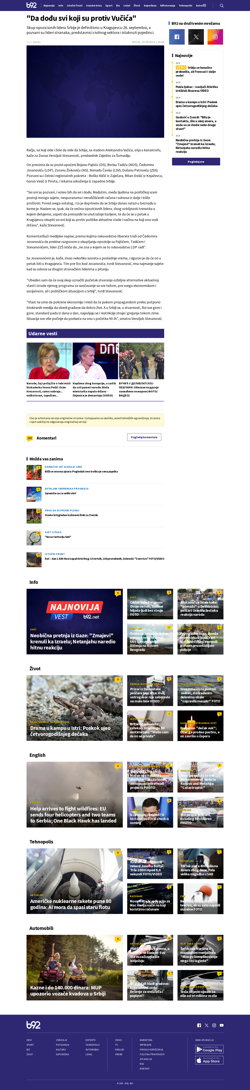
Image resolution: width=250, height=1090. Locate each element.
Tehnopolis (93, 1044)
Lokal (89, 1054)
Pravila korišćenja (151, 1049)
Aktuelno (37, 895)
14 (38, 554)
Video (118, 1040)
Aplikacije (146, 1059)
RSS (142, 1063)
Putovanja (62, 1044)
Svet (33, 629)
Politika (186, 597)
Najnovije (49, 5)
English (35, 802)
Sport (30, 1044)
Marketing (146, 1040)
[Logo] (32, 5)
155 (30, 438)
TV (116, 1044)
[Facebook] (177, 37)
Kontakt (145, 1068)
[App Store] (209, 1060)
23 (38, 511)
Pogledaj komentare (144, 437)
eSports (91, 1040)
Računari (136, 896)
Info (29, 1040)
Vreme (119, 1054)
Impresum (145, 1044)
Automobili (92, 1049)
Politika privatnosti (152, 1054)
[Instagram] (215, 37)
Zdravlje (61, 1040)
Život (30, 1054)
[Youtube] (221, 1025)
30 (38, 532)
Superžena (62, 1054)
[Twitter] (196, 37)
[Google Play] (209, 1049)
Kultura (61, 1049)
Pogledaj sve (196, 161)
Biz (28, 1049)
